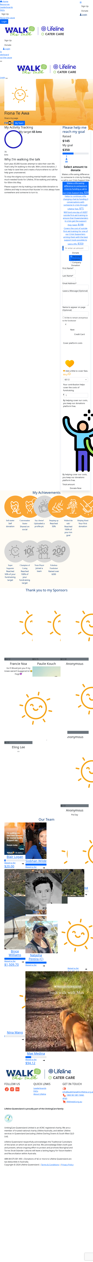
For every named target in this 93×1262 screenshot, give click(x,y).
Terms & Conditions (50, 1164)
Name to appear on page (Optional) (73, 308)
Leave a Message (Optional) (75, 291)
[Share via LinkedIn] (12, 123)
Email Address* (69, 283)
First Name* (68, 268)
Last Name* (67, 275)
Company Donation (76, 264)
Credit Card (79, 334)
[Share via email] (9, 123)
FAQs (35, 1091)
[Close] (7, 78)
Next (72, 329)
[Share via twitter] (7, 123)
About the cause (7, 17)
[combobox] (75, 379)
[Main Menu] (1, 61)
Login (4, 21)
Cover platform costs (72, 343)
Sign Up (85, 6)
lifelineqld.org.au (74, 1101)
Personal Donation (76, 258)
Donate (84, 10)
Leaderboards (39, 1088)
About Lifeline (39, 1094)
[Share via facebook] (5, 123)
